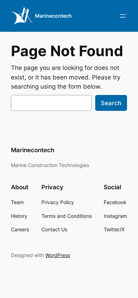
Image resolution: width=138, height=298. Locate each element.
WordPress (57, 255)
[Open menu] (123, 16)
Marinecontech (53, 16)
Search (111, 103)
